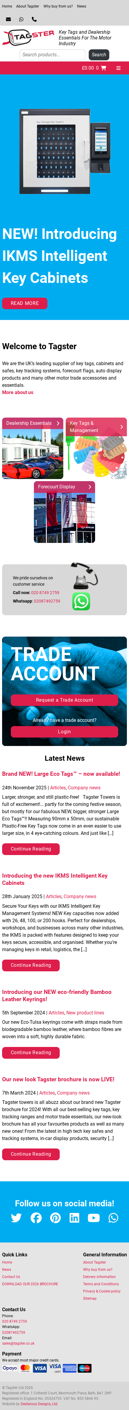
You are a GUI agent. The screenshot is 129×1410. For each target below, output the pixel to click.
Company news (84, 788)
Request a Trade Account (64, 700)
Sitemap (90, 1298)
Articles (58, 788)
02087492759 (47, 601)
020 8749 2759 (45, 592)
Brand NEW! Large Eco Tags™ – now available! (61, 774)
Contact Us (11, 1277)
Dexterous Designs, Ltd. (39, 1404)
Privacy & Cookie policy (102, 1291)
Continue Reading (31, 849)
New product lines (85, 1013)
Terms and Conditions (101, 1284)
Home (7, 6)
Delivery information (99, 1277)
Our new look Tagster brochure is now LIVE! (58, 1079)
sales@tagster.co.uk (18, 1343)
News (81, 6)
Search (99, 55)
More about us (17, 392)
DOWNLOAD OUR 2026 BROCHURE (30, 1284)
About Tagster (27, 6)
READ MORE (25, 303)
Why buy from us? (58, 6)
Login (64, 732)
